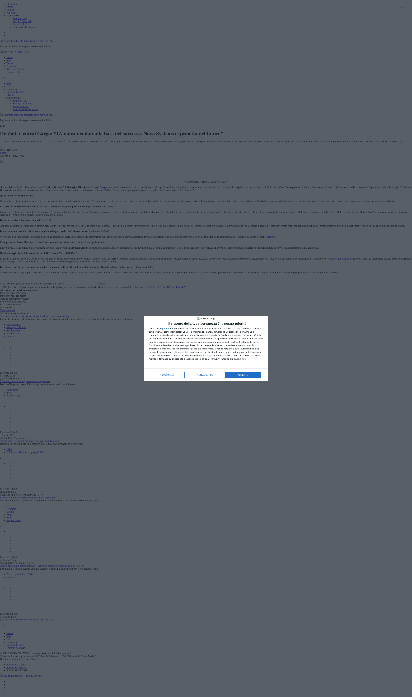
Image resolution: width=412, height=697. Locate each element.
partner (166, 328)
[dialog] (206, 348)
